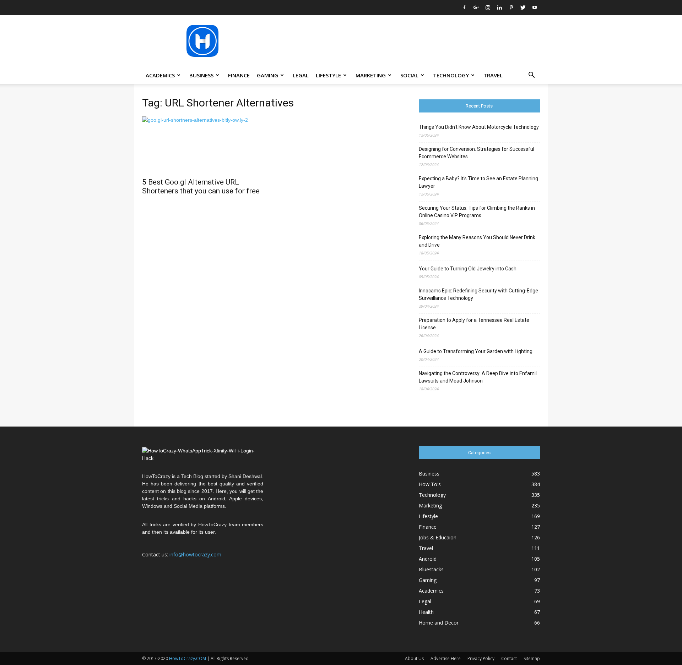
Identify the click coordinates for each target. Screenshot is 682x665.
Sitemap (532, 658)
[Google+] (476, 7)
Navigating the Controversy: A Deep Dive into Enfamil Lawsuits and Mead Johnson (478, 377)
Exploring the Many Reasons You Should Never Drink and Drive (477, 241)
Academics (160, 75)
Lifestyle (328, 75)
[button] (531, 75)
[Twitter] (523, 7)
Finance (239, 75)
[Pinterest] (511, 7)
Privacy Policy (480, 658)
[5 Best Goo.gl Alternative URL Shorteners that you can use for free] (202, 144)
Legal (301, 75)
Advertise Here (446, 658)
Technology (451, 75)
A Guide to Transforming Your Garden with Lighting (475, 351)
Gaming (267, 75)
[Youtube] (534, 7)
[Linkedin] (499, 7)
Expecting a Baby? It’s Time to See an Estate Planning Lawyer (478, 182)
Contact (509, 658)
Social (409, 75)
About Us (414, 658)
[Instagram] (487, 7)
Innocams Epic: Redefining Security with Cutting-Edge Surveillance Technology (478, 294)
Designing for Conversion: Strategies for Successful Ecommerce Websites (476, 152)
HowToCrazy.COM (187, 658)
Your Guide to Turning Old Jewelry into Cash (467, 268)
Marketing (371, 75)
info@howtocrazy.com (195, 554)
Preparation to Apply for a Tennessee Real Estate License (474, 323)
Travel (493, 75)
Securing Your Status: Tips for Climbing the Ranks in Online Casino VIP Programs (477, 211)
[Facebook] (464, 7)
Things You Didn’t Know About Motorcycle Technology (479, 127)
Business (201, 75)
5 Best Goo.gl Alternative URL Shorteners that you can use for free (201, 186)
